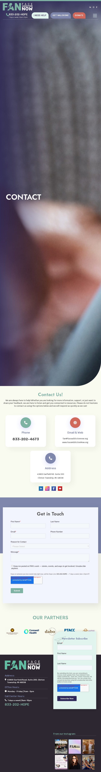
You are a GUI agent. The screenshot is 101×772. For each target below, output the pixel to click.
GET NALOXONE (61, 15)
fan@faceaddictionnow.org (75, 438)
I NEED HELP (40, 15)
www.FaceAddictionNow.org (75, 442)
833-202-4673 (26, 439)
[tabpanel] (50, 193)
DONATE (79, 15)
